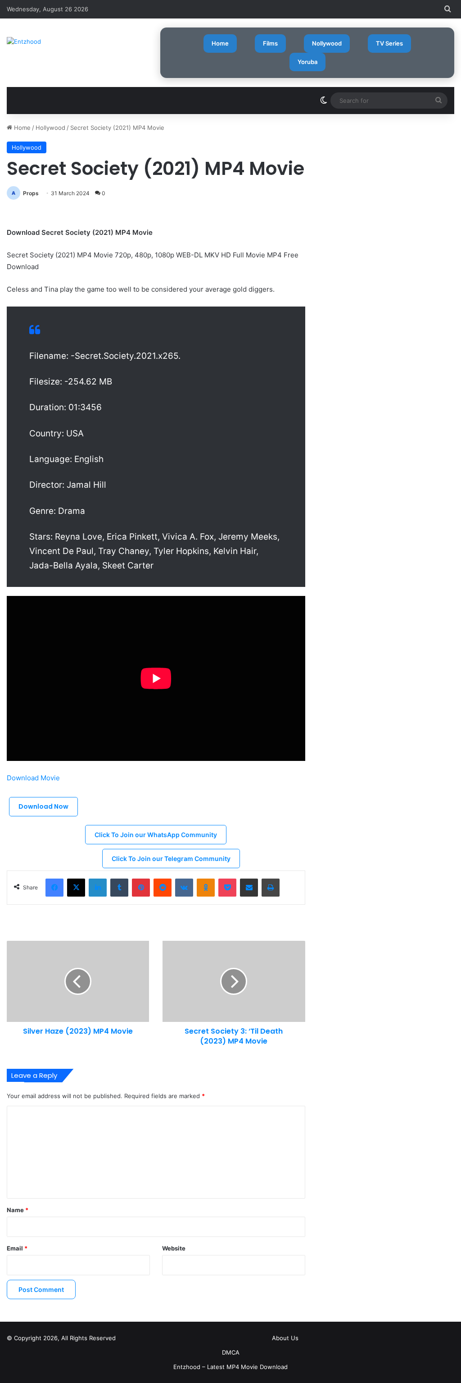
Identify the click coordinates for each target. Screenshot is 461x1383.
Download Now (43, 806)
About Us (285, 1338)
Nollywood (327, 43)
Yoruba (307, 61)
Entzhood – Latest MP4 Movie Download (230, 1366)
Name (17, 1210)
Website (173, 1248)
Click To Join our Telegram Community (171, 858)
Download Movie (33, 778)
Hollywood (50, 127)
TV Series (389, 43)
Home (220, 43)
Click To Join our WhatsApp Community (156, 834)
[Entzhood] (24, 41)
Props (31, 193)
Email (17, 1248)
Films (270, 43)
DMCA (231, 1352)
